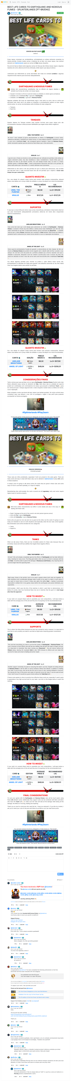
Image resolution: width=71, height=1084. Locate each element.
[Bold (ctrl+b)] (9, 858)
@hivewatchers (15, 1006)
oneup (24, 847)
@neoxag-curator (38, 894)
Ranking (42, 981)
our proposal (35, 1001)
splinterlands (18, 847)
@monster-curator (25, 893)
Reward (60, 879)
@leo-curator (45, 893)
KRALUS (15, 195)
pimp (36, 847)
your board (24, 981)
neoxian (47, 847)
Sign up (64, 2)
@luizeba (48, 887)
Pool (28, 2)
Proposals (23, 2)
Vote (28, 1001)
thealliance (53, 847)
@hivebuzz (14, 966)
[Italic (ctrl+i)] (11, 858)
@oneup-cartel (27, 889)
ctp (9, 849)
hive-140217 (10, 847)
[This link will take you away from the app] (35, 280)
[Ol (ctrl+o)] (19, 858)
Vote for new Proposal (17, 920)
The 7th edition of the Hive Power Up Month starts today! (34, 997)
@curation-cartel (15, 883)
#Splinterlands (30, 412)
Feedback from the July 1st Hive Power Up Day (31, 994)
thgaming (41, 847)
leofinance (30, 847)
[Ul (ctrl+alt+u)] (21, 858)
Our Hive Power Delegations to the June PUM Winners (33, 991)
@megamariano (15, 1034)
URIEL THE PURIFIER (15, 191)
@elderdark (14, 928)
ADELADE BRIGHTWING (16, 362)
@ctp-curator (53, 893)
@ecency (13, 908)
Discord (43, 901)
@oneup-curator (36, 893)
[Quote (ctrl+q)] (17, 858)
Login (59, 2)
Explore (14, 2)
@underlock (14, 13)
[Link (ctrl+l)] (24, 858)
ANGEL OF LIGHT (16, 366)
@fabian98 (14, 947)
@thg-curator (29, 894)
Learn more (13, 901)
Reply (61, 874)
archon (59, 847)
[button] (68, 2)
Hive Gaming (60, 12)
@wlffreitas (14, 1057)
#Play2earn (43, 412)
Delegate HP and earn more (18, 921)
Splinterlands (19, 63)
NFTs (18, 2)
